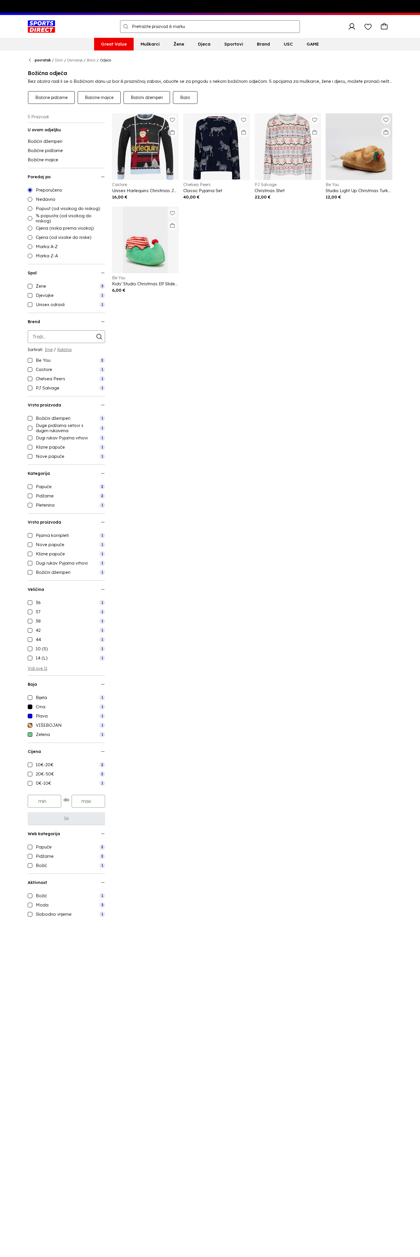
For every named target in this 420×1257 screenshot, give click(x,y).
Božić (91, 60)
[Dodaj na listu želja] (172, 119)
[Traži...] (126, 26)
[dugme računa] (352, 26)
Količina (64, 349)
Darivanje (75, 60)
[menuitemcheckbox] (66, 286)
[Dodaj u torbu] (172, 132)
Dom (59, 60)
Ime (49, 349)
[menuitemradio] (66, 190)
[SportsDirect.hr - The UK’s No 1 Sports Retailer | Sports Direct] (41, 26)
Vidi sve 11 (37, 668)
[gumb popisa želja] (368, 26)
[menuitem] (114, 44)
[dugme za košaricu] (384, 26)
